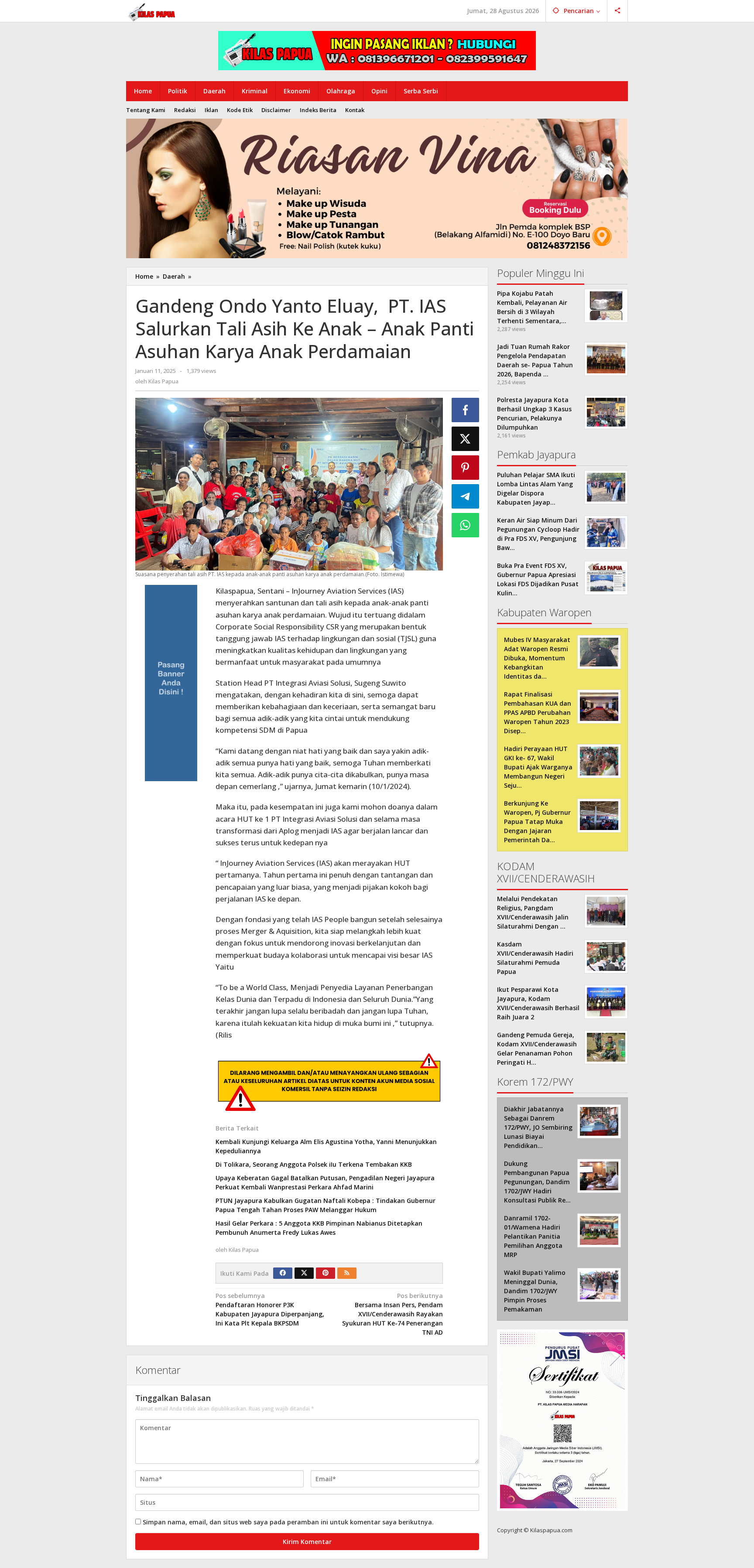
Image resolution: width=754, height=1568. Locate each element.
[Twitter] (304, 1273)
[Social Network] (617, 11)
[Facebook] (282, 1273)
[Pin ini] (466, 467)
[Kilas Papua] (152, 11)
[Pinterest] (325, 1273)
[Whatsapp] (466, 525)
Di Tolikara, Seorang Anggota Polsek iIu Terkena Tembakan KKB (314, 1164)
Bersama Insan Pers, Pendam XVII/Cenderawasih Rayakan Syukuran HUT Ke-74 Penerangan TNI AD (392, 1313)
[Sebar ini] (466, 410)
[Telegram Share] (466, 496)
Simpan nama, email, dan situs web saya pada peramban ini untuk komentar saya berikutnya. (288, 1522)
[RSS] (346, 1273)
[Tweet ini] (466, 439)
